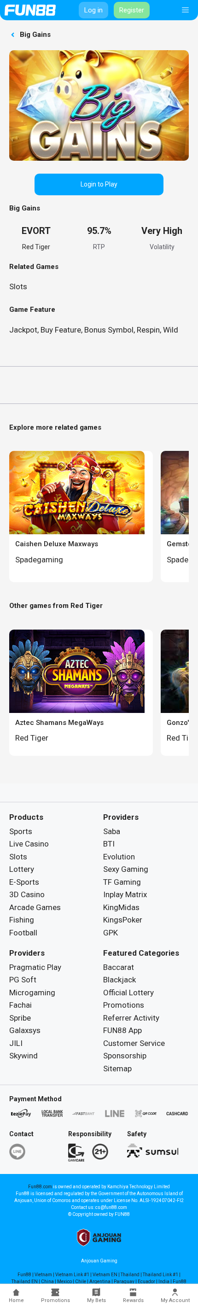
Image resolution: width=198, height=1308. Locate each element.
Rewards (133, 1300)
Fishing (21, 919)
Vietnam (43, 1274)
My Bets (96, 1300)
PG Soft (22, 979)
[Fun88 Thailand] (30, 10)
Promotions (55, 1300)
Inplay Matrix (125, 894)
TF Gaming (122, 882)
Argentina (100, 1281)
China (47, 1281)
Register (131, 10)
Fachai (20, 1005)
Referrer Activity (131, 1017)
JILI (16, 1043)
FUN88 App (122, 1030)
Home (16, 1300)
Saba (111, 831)
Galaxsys (25, 1030)
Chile (80, 1281)
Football (23, 932)
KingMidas (121, 907)
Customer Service (134, 1043)
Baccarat (118, 967)
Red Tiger (36, 247)
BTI (109, 843)
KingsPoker (122, 919)
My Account (175, 1300)
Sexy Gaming (125, 869)
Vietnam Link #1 (72, 1274)
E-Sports (24, 882)
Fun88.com (40, 1186)
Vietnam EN (105, 1274)
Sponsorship (124, 1055)
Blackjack (119, 979)
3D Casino (27, 894)
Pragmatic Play (35, 967)
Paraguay (124, 1281)
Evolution (119, 856)
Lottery (21, 869)
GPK (110, 932)
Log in (93, 10)
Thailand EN (25, 1281)
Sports (20, 831)
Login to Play (99, 184)
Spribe (20, 1017)
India (163, 1281)
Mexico (64, 1281)
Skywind (23, 1055)
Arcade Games (35, 907)
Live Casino (29, 843)
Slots (18, 286)
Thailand (130, 1274)
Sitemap (117, 1068)
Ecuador (146, 1281)
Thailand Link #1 (160, 1274)
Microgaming (32, 992)
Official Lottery (128, 992)
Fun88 (24, 1274)
